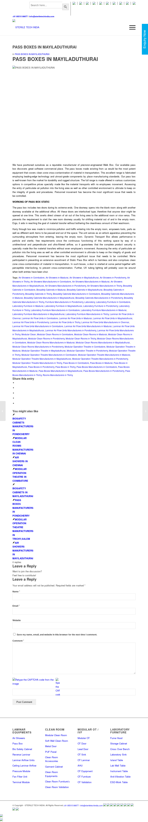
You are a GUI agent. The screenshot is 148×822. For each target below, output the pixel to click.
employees (105, 184)
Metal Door (50, 746)
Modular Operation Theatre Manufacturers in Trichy (37, 362)
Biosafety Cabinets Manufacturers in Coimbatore (76, 293)
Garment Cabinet (54, 766)
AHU (80, 765)
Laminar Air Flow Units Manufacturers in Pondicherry (70, 330)
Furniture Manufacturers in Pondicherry (64, 302)
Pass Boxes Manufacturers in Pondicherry (103, 370)
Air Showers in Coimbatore (32, 277)
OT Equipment (85, 771)
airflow (69, 244)
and (50, 244)
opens (92, 207)
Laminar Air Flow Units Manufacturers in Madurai (88, 326)
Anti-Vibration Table (120, 776)
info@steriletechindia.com (41, 16)
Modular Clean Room (56, 735)
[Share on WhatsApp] (17, 393)
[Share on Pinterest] (17, 398)
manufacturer (70, 165)
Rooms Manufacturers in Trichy (58, 375)
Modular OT (84, 738)
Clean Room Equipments (51, 774)
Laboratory (89, 302)
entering (81, 229)
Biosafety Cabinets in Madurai (51, 289)
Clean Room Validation (57, 787)
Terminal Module (21, 782)
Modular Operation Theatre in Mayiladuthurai (44, 350)
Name (16, 591)
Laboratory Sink (118, 754)
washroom (124, 223)
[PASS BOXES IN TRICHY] (3, 411)
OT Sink (82, 754)
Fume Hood (116, 738)
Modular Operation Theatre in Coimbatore (85, 346)
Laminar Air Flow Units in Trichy (65, 322)
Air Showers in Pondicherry (113, 277)
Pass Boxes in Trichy (65, 366)
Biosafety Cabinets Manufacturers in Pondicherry (99, 297)
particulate (127, 248)
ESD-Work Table (119, 782)
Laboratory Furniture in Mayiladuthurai (63, 305)
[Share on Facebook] (17, 382)
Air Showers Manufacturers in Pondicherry (65, 285)
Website (16, 620)
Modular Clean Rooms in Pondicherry (46, 338)
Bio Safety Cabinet (22, 749)
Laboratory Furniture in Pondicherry (100, 305)
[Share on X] (17, 387)
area (39, 252)
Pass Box (17, 743)
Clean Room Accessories (51, 759)
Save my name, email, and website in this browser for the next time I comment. (57, 634)
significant (83, 256)
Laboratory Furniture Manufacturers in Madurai (104, 310)
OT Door (82, 743)
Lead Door (83, 749)
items (38, 233)
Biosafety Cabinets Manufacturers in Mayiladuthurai (49, 297)
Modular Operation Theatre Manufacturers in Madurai (104, 354)
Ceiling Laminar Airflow (24, 765)
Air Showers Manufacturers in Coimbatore (51, 281)
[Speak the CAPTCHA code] (58, 687)
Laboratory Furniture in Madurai (27, 305)
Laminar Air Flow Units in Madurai (75, 318)
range (119, 172)
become (87, 192)
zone (46, 172)
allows (115, 236)
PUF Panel (50, 751)
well (17, 180)
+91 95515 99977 (20, 16)
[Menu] (131, 27)
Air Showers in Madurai (57, 277)
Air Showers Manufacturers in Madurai (91, 281)
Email (16, 605)
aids (23, 223)
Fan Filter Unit (19, 776)
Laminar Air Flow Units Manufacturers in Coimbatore (37, 326)
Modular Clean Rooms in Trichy (81, 338)
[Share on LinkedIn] (17, 403)
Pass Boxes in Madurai (101, 362)
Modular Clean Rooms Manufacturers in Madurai (51, 342)
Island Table (116, 760)
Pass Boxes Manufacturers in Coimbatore (97, 366)
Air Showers (18, 738)
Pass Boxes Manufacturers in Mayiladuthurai (60, 370)
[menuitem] (49, 9)
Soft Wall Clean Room (56, 740)
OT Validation (85, 782)
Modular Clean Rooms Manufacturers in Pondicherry (38, 346)
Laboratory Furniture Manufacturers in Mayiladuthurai (38, 314)
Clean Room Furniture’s (57, 781)
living (62, 188)
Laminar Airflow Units (23, 760)
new (55, 219)
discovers (22, 168)
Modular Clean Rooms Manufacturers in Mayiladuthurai (103, 342)
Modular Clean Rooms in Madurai (90, 334)
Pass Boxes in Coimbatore (76, 362)
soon (122, 267)
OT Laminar (84, 760)
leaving (60, 236)
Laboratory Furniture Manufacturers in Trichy (87, 314)
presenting (34, 260)
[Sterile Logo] (25, 27)
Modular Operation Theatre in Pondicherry (87, 350)
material (47, 264)
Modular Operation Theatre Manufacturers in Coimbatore (49, 354)
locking (34, 267)
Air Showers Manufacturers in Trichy (104, 285)
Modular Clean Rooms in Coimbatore (55, 334)
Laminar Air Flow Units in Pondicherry (30, 322)
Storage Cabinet (118, 743)
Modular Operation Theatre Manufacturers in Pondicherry (100, 358)
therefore (102, 211)
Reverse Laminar (21, 754)
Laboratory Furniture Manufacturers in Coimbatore (55, 310)
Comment (18, 640)
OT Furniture (84, 776)
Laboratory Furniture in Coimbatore (113, 302)
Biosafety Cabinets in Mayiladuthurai (85, 289)
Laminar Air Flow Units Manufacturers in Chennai (105, 322)
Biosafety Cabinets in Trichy (38, 293)
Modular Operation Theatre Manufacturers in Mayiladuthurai (41, 358)
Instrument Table (119, 771)
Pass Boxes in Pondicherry (41, 366)
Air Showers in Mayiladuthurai (84, 277)
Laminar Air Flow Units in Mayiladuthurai (112, 318)
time (31, 215)
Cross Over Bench (120, 749)
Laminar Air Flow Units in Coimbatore (40, 318)
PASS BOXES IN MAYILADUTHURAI (32, 54)
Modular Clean (28, 334)
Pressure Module (21, 771)
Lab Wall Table (117, 765)
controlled (21, 195)
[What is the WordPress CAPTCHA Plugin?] (33, 681)
